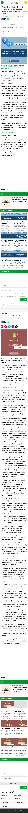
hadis (7, 677)
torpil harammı (11, 189)
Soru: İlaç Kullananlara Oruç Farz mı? (20, 259)
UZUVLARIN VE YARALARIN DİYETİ (19, 710)
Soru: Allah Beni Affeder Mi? (5, 222)
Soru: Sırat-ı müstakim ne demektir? (7, 241)
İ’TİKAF (2, 710)
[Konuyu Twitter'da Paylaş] (5, 19)
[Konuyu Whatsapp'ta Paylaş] (8, 19)
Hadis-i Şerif (9, 315)
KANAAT (16, 747)
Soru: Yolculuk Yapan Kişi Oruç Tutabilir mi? (20, 222)
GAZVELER (17, 728)
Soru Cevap (9, 11)
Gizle (17, 24)
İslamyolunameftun (18, 197)
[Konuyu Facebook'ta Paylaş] (2, 19)
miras (9, 677)
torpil (7, 189)
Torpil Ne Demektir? (8, 32)
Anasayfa (4, 11)
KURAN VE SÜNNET (5, 728)
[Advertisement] (14, 173)
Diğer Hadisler (15, 315)
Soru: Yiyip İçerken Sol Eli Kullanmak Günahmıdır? (20, 242)
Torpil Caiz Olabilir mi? (9, 34)
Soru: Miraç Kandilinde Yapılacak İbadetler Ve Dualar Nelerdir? (7, 260)
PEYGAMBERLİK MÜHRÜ (7, 747)
